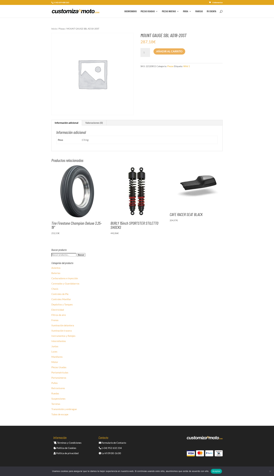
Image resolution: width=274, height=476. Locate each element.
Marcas (199, 11)
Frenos (55, 320)
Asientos (56, 267)
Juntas (54, 346)
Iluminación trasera (61, 330)
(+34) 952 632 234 (111, 448)
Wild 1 (186, 66)
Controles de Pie (59, 294)
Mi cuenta (211, 11)
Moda (185, 11)
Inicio (54, 28)
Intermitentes (58, 341)
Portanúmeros (58, 377)
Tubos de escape (59, 414)
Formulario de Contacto (113, 442)
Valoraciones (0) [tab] (94, 122)
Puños (54, 382)
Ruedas (55, 393)
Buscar (81, 255)
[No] (270, 471)
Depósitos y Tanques (62, 304)
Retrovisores (58, 388)
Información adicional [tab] (66, 122)
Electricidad (57, 309)
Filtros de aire (58, 314)
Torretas (55, 403)
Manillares (57, 356)
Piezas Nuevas (169, 11)
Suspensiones (58, 398)
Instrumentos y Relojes (63, 335)
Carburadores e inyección (64, 278)
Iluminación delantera (62, 325)
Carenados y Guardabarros (65, 283)
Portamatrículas (59, 372)
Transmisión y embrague (64, 409)
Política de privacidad (67, 453)
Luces (54, 351)
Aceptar (216, 471)
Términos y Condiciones (69, 442)
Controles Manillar (61, 299)
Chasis (54, 288)
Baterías (55, 273)
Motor (54, 362)
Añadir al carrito (169, 51)
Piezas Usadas (148, 11)
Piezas (62, 28)
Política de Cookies (66, 448)
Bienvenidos (130, 11)
